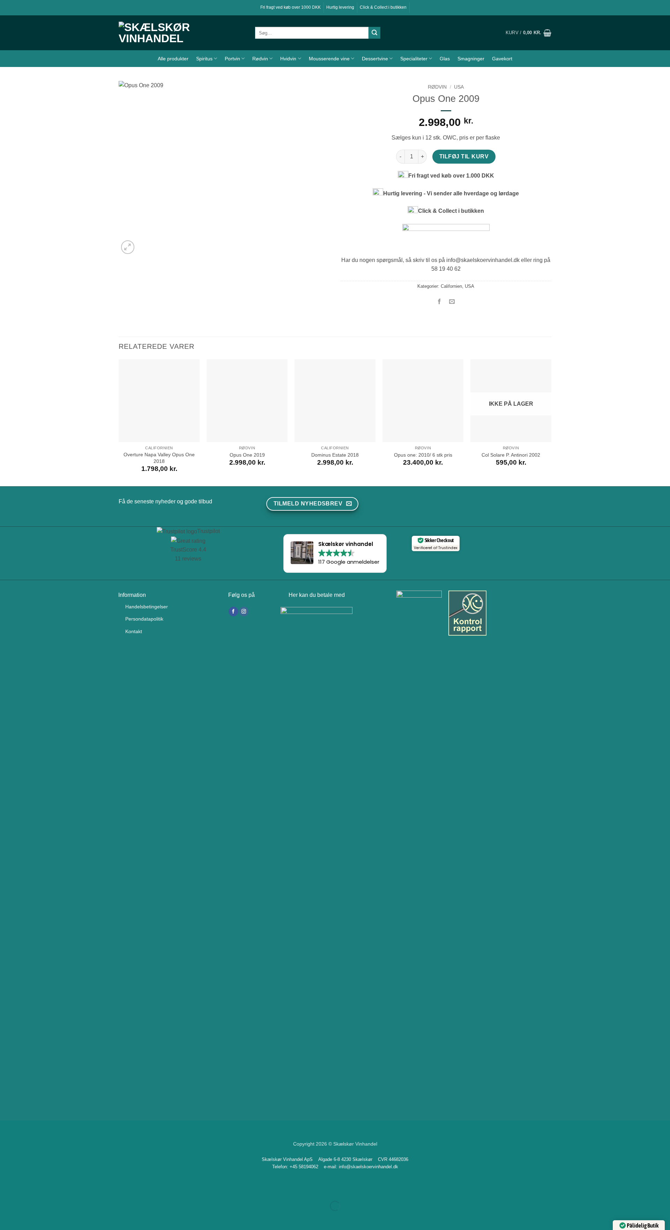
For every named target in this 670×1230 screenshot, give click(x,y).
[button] (528, 32)
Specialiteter (413, 58)
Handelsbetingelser (146, 606)
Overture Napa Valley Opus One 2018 (159, 458)
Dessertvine (375, 58)
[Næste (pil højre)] (27, 1218)
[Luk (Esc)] (68, 1188)
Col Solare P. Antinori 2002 (511, 455)
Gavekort (502, 58)
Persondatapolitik (144, 619)
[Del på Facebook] (439, 302)
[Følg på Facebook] (233, 611)
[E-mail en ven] (452, 302)
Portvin (232, 58)
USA (459, 87)
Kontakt (133, 631)
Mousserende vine (329, 58)
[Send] (374, 33)
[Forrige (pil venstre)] (7, 1218)
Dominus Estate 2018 (335, 455)
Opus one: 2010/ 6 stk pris (423, 455)
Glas (445, 58)
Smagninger (470, 58)
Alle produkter (173, 58)
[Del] (47, 1188)
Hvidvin (288, 58)
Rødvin (260, 58)
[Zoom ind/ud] (7, 1188)
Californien (451, 286)
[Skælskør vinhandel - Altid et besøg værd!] (182, 33)
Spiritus (204, 58)
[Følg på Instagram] (243, 611)
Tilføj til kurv (464, 156)
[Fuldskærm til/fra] (27, 1188)
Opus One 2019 (247, 455)
